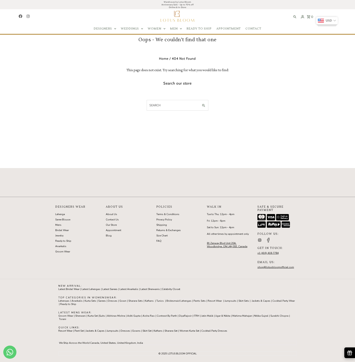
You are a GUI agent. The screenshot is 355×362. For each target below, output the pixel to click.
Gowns (136, 330)
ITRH (196, 315)
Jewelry (59, 235)
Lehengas (63, 300)
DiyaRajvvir (185, 315)
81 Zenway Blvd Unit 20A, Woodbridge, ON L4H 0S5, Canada (227, 245)
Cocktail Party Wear (283, 300)
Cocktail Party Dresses (214, 330)
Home (163, 59)
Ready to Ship (63, 241)
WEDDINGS (130, 29)
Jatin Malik (207, 315)
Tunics (160, 300)
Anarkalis (60, 246)
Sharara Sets (135, 300)
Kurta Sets (90, 300)
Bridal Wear (62, 230)
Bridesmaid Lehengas (178, 300)
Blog (109, 235)
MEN (174, 29)
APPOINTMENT (228, 29)
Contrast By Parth (167, 315)
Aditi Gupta (134, 315)
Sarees (102, 300)
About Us (111, 214)
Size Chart (162, 235)
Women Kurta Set (189, 330)
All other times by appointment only (228, 234)
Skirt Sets (244, 300)
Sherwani (80, 315)
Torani (62, 319)
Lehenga (60, 214)
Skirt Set (147, 330)
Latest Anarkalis (129, 289)
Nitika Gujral (261, 315)
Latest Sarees (110, 289)
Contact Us (112, 219)
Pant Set (79, 330)
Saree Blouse (62, 219)
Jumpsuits (230, 300)
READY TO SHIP (199, 29)
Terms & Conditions (167, 214)
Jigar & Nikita (222, 315)
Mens (58, 225)
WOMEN (154, 29)
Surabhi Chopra (279, 315)
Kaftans (149, 300)
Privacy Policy (164, 219)
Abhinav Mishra (116, 315)
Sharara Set (171, 330)
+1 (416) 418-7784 (268, 253)
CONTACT (253, 29)
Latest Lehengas (91, 289)
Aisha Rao (149, 315)
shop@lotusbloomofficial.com (275, 267)
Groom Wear (62, 251)
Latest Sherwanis (150, 289)
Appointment (113, 230)
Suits (102, 315)
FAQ (158, 241)
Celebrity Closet (171, 289)
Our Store (111, 225)
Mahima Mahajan (242, 315)
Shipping (161, 225)
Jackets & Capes (261, 300)
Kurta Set (93, 315)
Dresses (112, 300)
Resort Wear (215, 300)
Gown (122, 300)
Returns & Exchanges (168, 230)
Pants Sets (200, 300)
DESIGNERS (103, 29)
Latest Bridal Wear (69, 289)
